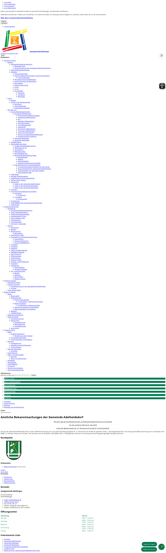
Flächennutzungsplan (22, 300)
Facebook (21, 93)
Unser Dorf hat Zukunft (26, 133)
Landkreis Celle (9, 549)
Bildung (20, 159)
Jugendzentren (12, 353)
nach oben (4, 472)
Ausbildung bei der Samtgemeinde (22, 178)
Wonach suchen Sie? (8, 375)
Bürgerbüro (18, 233)
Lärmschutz (15, 328)
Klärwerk (17, 275)
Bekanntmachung (10, 467)
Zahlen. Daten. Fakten (18, 180)
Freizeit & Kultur (9, 330)
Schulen (13, 288)
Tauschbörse (19, 150)
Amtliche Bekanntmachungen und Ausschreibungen (32, 76)
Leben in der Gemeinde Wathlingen (26, 188)
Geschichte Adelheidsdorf (26, 129)
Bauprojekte (19, 83)
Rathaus (10, 62)
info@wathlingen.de (12, 500)
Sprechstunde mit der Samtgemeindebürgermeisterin (33, 68)
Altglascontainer (20, 279)
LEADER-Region (16, 142)
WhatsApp (21, 97)
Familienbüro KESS (17, 235)
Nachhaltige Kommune (19, 144)
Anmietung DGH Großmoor (27, 136)
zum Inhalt (7, 2)
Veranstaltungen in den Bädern (21, 340)
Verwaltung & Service (11, 207)
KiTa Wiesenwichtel (24, 125)
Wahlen (13, 100)
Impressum (8, 477)
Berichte (14, 357)
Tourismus (11, 366)
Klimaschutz (15, 321)
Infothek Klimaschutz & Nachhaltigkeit (27, 165)
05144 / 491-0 (11, 502)
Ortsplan (14, 190)
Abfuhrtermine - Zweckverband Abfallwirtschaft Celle (22, 551)
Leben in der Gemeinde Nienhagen (26, 186)
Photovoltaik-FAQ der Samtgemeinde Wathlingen (34, 169)
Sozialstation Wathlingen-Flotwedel (16, 547)
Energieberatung (20, 326)
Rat (19, 119)
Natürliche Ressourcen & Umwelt (29, 163)
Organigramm (16, 220)
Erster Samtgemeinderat (19, 212)
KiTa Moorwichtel (24, 123)
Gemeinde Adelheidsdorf (23, 114)
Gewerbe (14, 248)
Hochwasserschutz (17, 319)
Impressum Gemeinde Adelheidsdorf (30, 135)
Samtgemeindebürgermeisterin (21, 64)
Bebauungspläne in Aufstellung (25, 309)
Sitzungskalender (20, 106)
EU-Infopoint (15, 201)
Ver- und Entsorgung (18, 271)
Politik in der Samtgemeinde (20, 102)
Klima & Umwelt (13, 317)
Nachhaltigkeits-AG (21, 154)
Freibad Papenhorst (18, 334)
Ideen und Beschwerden (19, 250)
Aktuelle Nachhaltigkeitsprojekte (25, 155)
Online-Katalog (16, 347)
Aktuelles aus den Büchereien (21, 345)
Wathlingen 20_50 (20, 148)
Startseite (7, 402)
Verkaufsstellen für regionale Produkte (31, 171)
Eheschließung (19, 267)
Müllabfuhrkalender (17, 252)
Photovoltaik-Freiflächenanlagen (29, 116)
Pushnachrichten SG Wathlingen (25, 81)
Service (10, 226)
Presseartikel (22, 199)
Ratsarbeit (18, 104)
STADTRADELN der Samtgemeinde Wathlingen (26, 203)
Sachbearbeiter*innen (18, 216)
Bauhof (17, 273)
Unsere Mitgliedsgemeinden (20, 112)
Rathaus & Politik (10, 61)
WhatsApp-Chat (20, 66)
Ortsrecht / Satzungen (18, 224)
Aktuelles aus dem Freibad (23, 336)
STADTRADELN (12, 364)
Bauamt (13, 229)
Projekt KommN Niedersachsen (25, 146)
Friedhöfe (14, 245)
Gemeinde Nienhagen (22, 138)
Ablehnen (3, 21)
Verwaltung (11, 209)
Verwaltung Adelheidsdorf (27, 117)
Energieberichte (20, 322)
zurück (3, 470)
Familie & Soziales (10, 281)
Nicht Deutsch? (16, 254)
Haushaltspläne (16, 222)
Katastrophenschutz (21, 85)
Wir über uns (12, 110)
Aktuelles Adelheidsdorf (26, 121)
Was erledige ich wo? (18, 218)
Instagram (21, 95)
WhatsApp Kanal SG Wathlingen (25, 80)
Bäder (10, 332)
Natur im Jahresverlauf (18, 359)
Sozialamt (14, 264)
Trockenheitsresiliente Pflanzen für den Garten (34, 167)
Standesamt (15, 266)
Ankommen (15, 228)
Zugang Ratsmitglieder (22, 108)
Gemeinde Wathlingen (22, 140)
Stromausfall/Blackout (22, 243)
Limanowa (18, 193)
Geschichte (15, 182)
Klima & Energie (23, 161)
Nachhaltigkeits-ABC (25, 173)
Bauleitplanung (16, 298)
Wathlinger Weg (20, 152)
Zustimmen (4, 23)
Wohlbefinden (22, 157)
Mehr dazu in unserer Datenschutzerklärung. (17, 18)
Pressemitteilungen (21, 74)
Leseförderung (16, 343)
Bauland (14, 311)
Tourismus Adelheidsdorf (26, 131)
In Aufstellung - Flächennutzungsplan (30, 302)
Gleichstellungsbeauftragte (20, 70)
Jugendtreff (22, 127)
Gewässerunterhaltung (15, 315)
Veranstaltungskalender (16, 370)
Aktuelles (14, 72)
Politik (10, 98)
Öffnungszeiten (16, 256)
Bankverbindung (9, 483)
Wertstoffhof (19, 277)
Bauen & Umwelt (9, 292)
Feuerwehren (19, 239)
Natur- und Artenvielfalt (16, 355)
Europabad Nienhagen (18, 338)
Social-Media (19, 91)
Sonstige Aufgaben (21, 269)
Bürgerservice (15, 231)
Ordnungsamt (16, 258)
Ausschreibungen (24, 78)
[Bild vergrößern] (84, 450)
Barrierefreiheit (9, 481)
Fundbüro (14, 247)
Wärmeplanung (20, 324)
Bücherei (11, 341)
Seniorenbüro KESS (14, 290)
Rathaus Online (16, 260)
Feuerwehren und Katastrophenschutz (24, 237)
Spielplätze (11, 360)
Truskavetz (18, 197)
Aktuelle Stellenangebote (19, 176)
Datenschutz (8, 479)
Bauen (10, 294)
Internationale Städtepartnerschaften (24, 192)
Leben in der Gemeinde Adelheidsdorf (27, 184)
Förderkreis (22, 195)
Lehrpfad (14, 351)
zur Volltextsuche (10, 8)
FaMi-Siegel (15, 174)
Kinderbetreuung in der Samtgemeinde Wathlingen (28, 286)
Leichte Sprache (9, 26)
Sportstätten (12, 362)
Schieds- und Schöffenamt (20, 262)
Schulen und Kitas (14, 285)
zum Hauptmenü (9, 4)
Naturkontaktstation (14, 349)
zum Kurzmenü (9, 6)
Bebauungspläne (20, 303)
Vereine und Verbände (15, 368)
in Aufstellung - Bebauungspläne (29, 305)
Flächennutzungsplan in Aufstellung (27, 307)
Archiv (17, 87)
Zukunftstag (15, 205)
